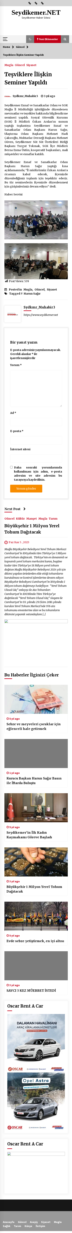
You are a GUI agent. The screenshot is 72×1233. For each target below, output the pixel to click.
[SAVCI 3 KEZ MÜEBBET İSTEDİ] (36, 965)
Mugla (8, 64)
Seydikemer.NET (36, 12)
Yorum (16, 365)
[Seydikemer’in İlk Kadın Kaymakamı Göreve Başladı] (36, 807)
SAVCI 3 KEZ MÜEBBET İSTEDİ (31, 990)
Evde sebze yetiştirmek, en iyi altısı (35, 941)
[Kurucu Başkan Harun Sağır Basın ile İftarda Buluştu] (36, 753)
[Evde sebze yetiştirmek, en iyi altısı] (36, 916)
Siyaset (31, 64)
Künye (28, 1226)
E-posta (16, 431)
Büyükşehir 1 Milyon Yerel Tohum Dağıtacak (34, 889)
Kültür (20, 518)
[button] (30, 39)
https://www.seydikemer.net (41, 315)
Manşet (31, 518)
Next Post (12, 509)
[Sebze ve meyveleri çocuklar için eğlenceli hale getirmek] (36, 699)
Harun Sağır (32, 293)
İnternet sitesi (20, 449)
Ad (13, 413)
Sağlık (6, 1226)
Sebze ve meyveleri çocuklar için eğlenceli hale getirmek (34, 726)
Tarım (53, 518)
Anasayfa (8, 1222)
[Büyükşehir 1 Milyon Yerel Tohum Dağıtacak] (36, 861)
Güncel (20, 64)
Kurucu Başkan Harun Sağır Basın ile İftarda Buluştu (34, 780)
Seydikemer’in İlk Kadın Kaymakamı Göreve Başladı (29, 835)
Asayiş (34, 1222)
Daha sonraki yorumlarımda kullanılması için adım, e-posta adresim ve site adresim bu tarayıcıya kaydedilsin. (38, 473)
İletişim (40, 1226)
